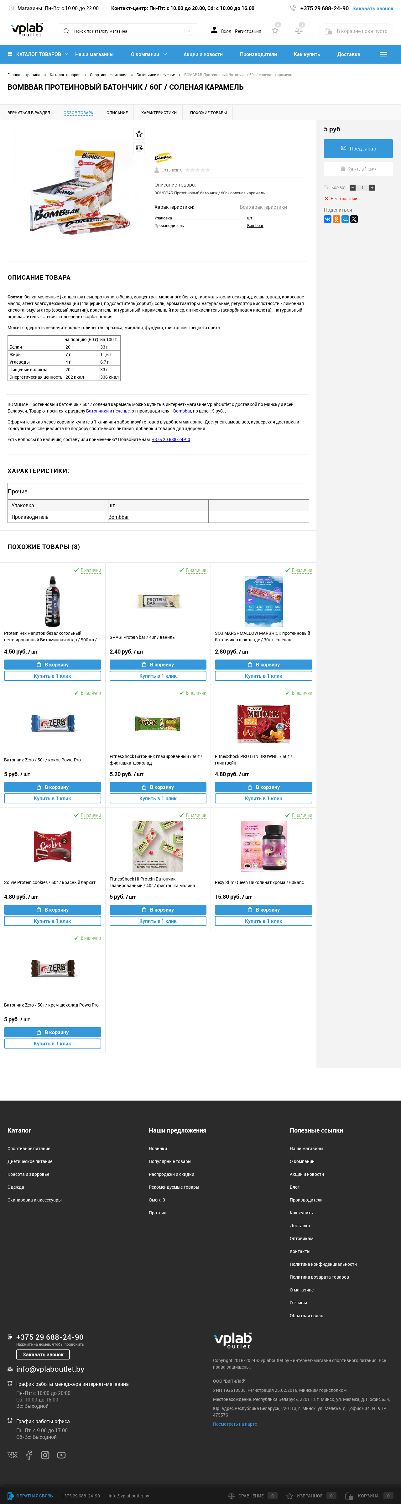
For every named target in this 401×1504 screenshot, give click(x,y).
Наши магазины (94, 54)
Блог (294, 1187)
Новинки (158, 1148)
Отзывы (298, 1303)
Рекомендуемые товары (174, 1187)
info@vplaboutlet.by (50, 1369)
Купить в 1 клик (52, 675)
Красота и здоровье (28, 1174)
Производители (258, 54)
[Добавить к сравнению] (139, 148)
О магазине (302, 1290)
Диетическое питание (30, 1161)
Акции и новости (203, 54)
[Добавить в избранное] (139, 133)
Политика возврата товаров (319, 1277)
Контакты (300, 1251)
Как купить (307, 54)
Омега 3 (157, 1200)
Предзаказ (363, 148)
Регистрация (248, 31)
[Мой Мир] (345, 219)
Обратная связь (306, 1315)
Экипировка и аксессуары (35, 1200)
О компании (145, 54)
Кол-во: (338, 187)
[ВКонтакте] (327, 219)
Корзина (373, 1496)
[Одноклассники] (336, 219)
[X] (354, 219)
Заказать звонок (43, 1354)
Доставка (348, 54)
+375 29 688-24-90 (171, 439)
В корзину (57, 664)
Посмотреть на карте (235, 1424)
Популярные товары (170, 1161)
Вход (226, 31)
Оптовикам (301, 1238)
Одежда (16, 1187)
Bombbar (255, 225)
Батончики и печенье (108, 411)
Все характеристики (263, 206)
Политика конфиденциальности (323, 1264)
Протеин (157, 1213)
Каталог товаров (38, 54)
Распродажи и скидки (171, 1174)
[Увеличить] (77, 191)
